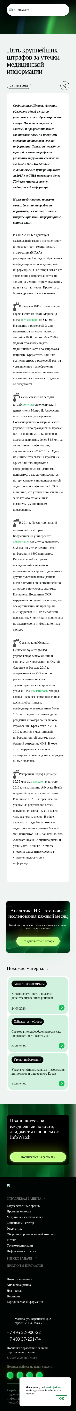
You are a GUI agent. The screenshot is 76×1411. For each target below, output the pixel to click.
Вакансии (13, 1296)
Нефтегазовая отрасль (21, 1251)
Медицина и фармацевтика (25, 1217)
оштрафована (29, 319)
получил (28, 404)
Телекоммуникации (20, 1245)
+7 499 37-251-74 (24, 1339)
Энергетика (14, 1228)
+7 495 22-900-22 (24, 1332)
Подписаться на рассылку (38, 1157)
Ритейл (11, 1239)
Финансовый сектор (20, 1222)
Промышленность (19, 1211)
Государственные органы (23, 1206)
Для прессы (14, 1290)
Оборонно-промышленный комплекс (31, 1234)
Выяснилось (39, 690)
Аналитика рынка (19, 1285)
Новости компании (19, 1279)
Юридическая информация (25, 1302)
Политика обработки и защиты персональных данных (27, 1350)
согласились (21, 542)
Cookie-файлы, (52, 1387)
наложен (38, 781)
